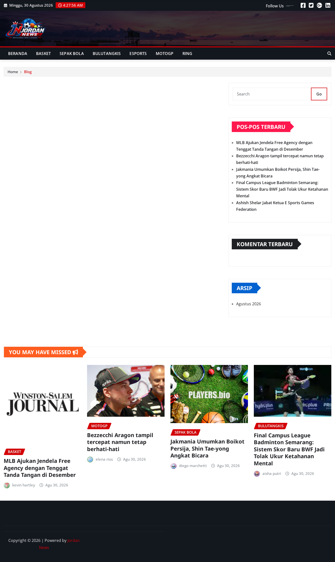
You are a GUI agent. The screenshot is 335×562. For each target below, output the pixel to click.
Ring (187, 53)
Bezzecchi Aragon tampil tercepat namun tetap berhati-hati (120, 442)
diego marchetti (193, 465)
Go (319, 94)
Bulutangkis (107, 53)
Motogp (165, 53)
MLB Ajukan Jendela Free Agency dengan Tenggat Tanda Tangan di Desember (40, 467)
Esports (138, 53)
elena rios (104, 459)
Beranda (17, 53)
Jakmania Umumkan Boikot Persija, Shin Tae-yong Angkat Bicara (207, 448)
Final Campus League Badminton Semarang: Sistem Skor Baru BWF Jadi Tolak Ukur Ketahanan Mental (282, 189)
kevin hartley (23, 484)
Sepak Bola (72, 53)
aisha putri (271, 473)
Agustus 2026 (248, 304)
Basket (43, 53)
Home (13, 71)
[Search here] (329, 53)
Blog (28, 71)
